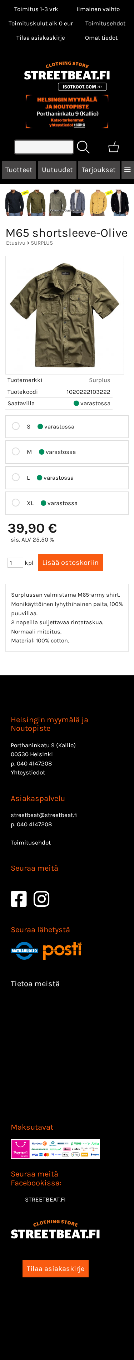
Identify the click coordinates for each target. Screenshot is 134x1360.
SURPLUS (42, 243)
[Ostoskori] (113, 147)
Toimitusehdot (105, 23)
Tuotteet (19, 170)
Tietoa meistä (35, 983)
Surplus (99, 379)
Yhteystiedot (28, 772)
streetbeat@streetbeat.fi (44, 814)
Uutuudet (57, 170)
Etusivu (15, 243)
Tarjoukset (99, 170)
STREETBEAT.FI (45, 1199)
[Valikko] (127, 170)
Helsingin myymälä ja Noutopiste (49, 724)
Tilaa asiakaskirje (40, 37)
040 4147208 (34, 763)
